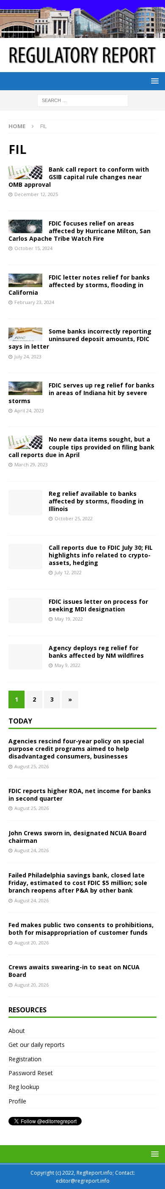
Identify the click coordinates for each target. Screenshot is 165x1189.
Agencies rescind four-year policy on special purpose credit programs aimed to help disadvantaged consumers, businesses (76, 748)
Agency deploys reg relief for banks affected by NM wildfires (96, 651)
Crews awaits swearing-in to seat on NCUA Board (74, 971)
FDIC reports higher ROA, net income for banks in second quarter (79, 794)
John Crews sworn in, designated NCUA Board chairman (77, 837)
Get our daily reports (36, 1045)
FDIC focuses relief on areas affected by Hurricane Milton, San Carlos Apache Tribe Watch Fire (79, 230)
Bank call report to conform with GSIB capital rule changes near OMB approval (78, 176)
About (16, 1031)
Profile (17, 1101)
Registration (24, 1059)
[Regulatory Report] (82, 33)
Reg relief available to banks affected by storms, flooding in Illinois (96, 501)
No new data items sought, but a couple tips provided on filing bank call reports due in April (81, 446)
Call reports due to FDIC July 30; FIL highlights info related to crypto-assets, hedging (101, 555)
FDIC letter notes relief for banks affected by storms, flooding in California (79, 284)
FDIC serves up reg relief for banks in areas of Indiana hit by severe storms (81, 392)
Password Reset (30, 1073)
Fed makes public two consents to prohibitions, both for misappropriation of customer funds (81, 928)
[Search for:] (82, 100)
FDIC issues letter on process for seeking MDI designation (98, 605)
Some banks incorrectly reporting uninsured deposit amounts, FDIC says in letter (79, 338)
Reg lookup (23, 1087)
